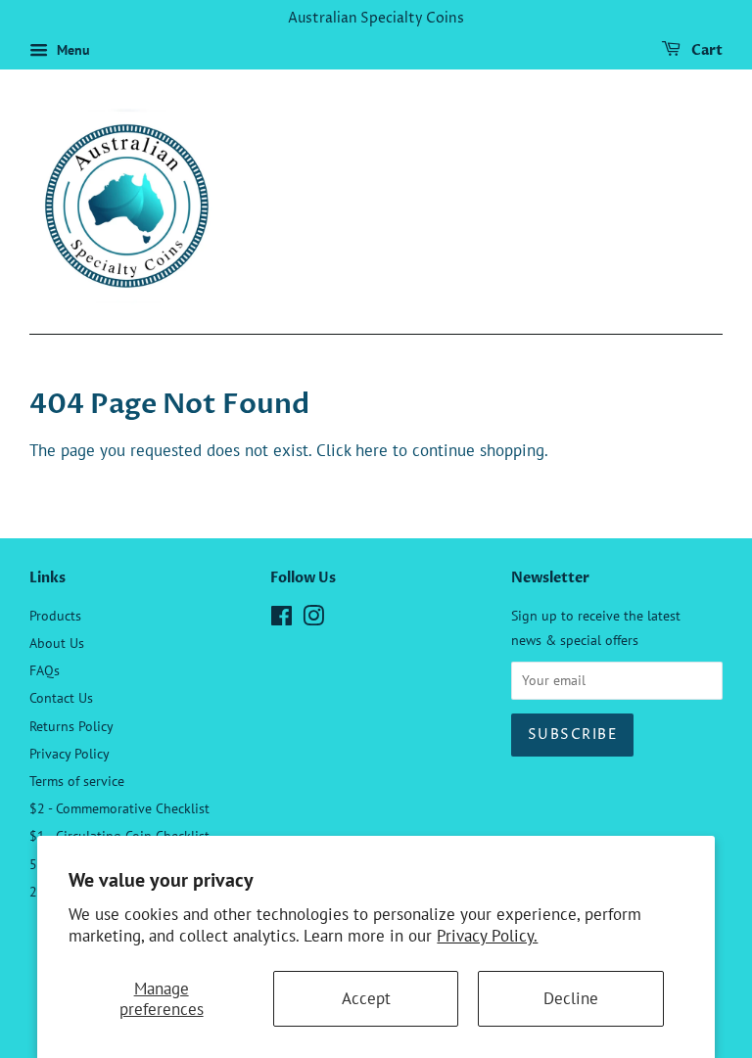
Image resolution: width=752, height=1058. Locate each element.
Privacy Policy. (487, 935)
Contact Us (61, 697)
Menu (71, 50)
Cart (705, 50)
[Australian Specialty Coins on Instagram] (313, 619)
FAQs (44, 670)
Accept (366, 998)
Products (55, 615)
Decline (570, 998)
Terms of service (76, 780)
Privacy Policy (69, 753)
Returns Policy (71, 725)
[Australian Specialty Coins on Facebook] (281, 619)
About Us (56, 642)
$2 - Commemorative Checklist (119, 808)
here (371, 450)
